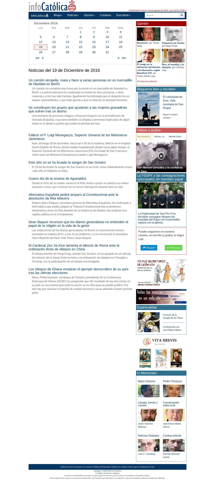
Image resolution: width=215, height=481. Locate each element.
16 (94, 42)
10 (107, 37)
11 (120, 37)
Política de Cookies (119, 467)
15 (80, 42)
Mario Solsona (146, 381)
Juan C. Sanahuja (146, 454)
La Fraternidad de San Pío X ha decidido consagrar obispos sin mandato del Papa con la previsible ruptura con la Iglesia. (159, 218)
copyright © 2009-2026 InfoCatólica (107, 471)
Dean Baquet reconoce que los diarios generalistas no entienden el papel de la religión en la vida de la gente (78, 223)
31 (107, 52)
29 (80, 52)
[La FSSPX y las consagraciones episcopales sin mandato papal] (161, 195)
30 (94, 52)
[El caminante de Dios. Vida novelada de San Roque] (149, 109)
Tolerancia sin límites (173, 43)
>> (124, 58)
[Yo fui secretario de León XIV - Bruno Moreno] (161, 273)
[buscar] (182, 15)
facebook (107, 473)
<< (37, 58)
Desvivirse (142, 43)
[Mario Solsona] (149, 391)
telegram (116, 473)
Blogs (57, 15)
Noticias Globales (148, 435)
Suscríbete (122, 15)
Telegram (150, 247)
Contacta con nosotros (83, 467)
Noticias (72, 15)
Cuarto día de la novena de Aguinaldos (57, 178)
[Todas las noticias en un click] (161, 296)
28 (67, 52)
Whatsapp (174, 247)
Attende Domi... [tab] (176, 136)
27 (54, 52)
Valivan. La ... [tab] (160, 136)
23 (94, 47)
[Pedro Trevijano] (174, 391)
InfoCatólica (38, 15)
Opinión (88, 15)
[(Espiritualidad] (149, 321)
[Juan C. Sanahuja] (149, 445)
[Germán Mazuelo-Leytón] (174, 445)
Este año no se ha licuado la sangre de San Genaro (67, 162)
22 (80, 47)
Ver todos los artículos (147, 81)
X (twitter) (99, 473)
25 (120, 47)
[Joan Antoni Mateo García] (174, 415)
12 (40, 42)
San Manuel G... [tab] (144, 136)
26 (40, 52)
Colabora (105, 15)
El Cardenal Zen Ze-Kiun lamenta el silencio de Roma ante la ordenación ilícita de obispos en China (74, 247)
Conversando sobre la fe (171, 404)
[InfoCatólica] (52, 5)
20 (54, 47)
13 (54, 42)
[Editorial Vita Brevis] (161, 352)
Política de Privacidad (101, 467)
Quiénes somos (67, 467)
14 (67, 42)
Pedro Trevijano (172, 381)
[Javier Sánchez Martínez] (149, 415)
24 (107, 47)
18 (120, 42)
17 (107, 42)
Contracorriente (172, 435)
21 (67, 47)
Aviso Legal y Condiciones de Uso (141, 467)
